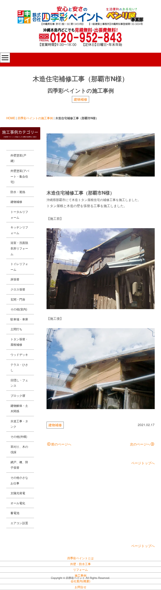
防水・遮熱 (17, 192)
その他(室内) (18, 309)
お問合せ (80, 587)
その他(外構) (18, 436)
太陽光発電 (17, 493)
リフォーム (80, 569)
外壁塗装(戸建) (18, 158)
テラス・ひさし (19, 367)
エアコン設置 (19, 523)
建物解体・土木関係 (19, 408)
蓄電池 (14, 513)
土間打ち (16, 329)
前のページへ (61, 444)
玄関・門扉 (17, 299)
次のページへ (140, 444)
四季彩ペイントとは (80, 558)
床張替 (14, 279)
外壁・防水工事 (80, 564)
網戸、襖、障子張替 (19, 465)
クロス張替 (17, 289)
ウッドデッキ (19, 354)
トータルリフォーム (19, 214)
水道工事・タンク (19, 424)
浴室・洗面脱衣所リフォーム (19, 248)
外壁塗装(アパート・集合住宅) (19, 176)
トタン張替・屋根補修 (19, 342)
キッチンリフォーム (19, 230)
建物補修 (80, 99)
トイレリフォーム (19, 266)
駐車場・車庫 (19, 319)
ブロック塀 (17, 395)
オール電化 (17, 503)
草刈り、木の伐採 (19, 449)
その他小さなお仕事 (19, 480)
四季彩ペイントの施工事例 (35, 118)
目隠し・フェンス (19, 383)
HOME (10, 118)
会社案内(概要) (80, 581)
